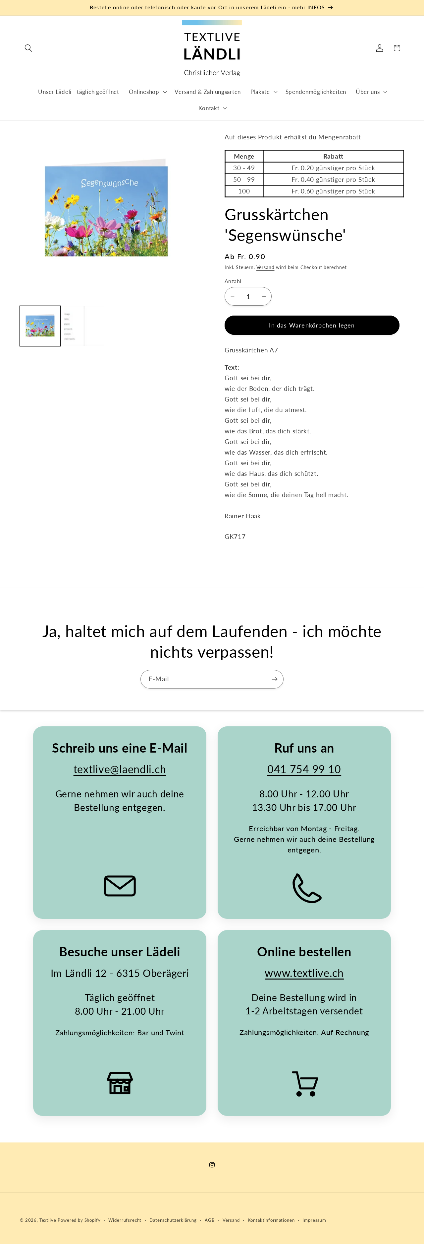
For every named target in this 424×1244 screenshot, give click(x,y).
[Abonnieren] (274, 679)
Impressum (314, 1220)
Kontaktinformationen (271, 1220)
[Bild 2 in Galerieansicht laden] (84, 326)
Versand (265, 267)
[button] (28, 48)
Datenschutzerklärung (173, 1220)
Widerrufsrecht (124, 1220)
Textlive (47, 1220)
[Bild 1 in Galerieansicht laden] (40, 326)
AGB (210, 1220)
